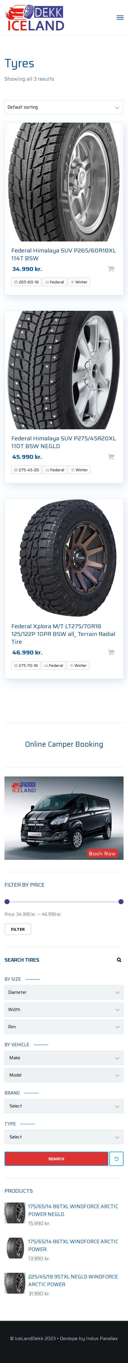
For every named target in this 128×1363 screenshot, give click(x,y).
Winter (81, 282)
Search (56, 1158)
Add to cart (120, 269)
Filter (18, 929)
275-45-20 (28, 470)
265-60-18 (28, 282)
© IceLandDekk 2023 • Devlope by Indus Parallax (64, 1338)
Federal (56, 282)
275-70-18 (28, 665)
